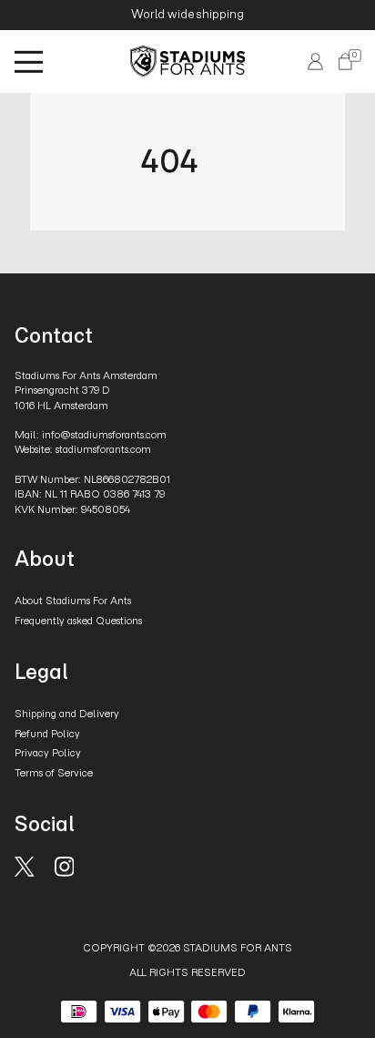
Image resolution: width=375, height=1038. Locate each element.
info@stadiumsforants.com (104, 434)
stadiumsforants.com (103, 449)
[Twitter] (25, 865)
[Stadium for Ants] (187, 61)
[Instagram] (65, 865)
